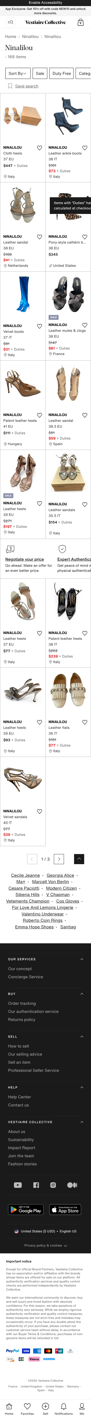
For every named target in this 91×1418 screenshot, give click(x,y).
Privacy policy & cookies (43, 1245)
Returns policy (21, 1019)
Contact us (18, 1105)
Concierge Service (25, 977)
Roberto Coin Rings (42, 920)
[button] (80, 22)
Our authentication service (33, 1011)
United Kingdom (31, 1386)
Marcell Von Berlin (50, 882)
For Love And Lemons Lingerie (42, 907)
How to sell (18, 1046)
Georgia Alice (60, 875)
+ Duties (21, 165)
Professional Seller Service (33, 1070)
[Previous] (32, 859)
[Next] (59, 859)
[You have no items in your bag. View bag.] (80, 22)
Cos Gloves (67, 901)
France (12, 1386)
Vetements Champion (27, 901)
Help (13, 1087)
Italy (51, 1390)
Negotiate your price (24, 559)
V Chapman (58, 894)
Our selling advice (25, 1054)
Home (10, 36)
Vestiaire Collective (30, 1122)
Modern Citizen (61, 888)
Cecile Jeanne (25, 875)
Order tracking (22, 1003)
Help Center (19, 1097)
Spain (41, 1390)
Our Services (22, 959)
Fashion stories (22, 1164)
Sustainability (21, 1140)
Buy (12, 994)
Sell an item (19, 1062)
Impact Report (21, 1148)
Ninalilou (30, 36)
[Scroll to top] (79, 859)
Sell (12, 1037)
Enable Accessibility (45, 2)
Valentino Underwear (42, 914)
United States (55, 1386)
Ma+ (20, 882)
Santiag (68, 927)
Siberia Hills (27, 894)
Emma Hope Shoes (34, 927)
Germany (73, 1386)
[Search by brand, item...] (10, 22)
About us (16, 1131)
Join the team (21, 1156)
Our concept (20, 969)
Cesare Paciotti (24, 888)
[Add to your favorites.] (39, 148)
